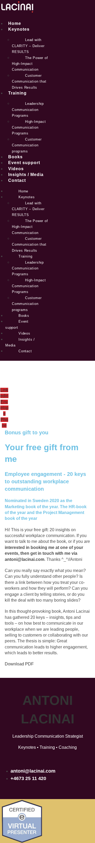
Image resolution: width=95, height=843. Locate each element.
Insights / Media (26, 174)
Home (14, 23)
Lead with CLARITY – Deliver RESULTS (28, 46)
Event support (24, 162)
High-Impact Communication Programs (29, 128)
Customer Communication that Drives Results (29, 81)
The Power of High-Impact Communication (30, 64)
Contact (17, 180)
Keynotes (19, 29)
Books (15, 157)
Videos (16, 168)
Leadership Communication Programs (28, 110)
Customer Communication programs (26, 145)
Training (17, 93)
